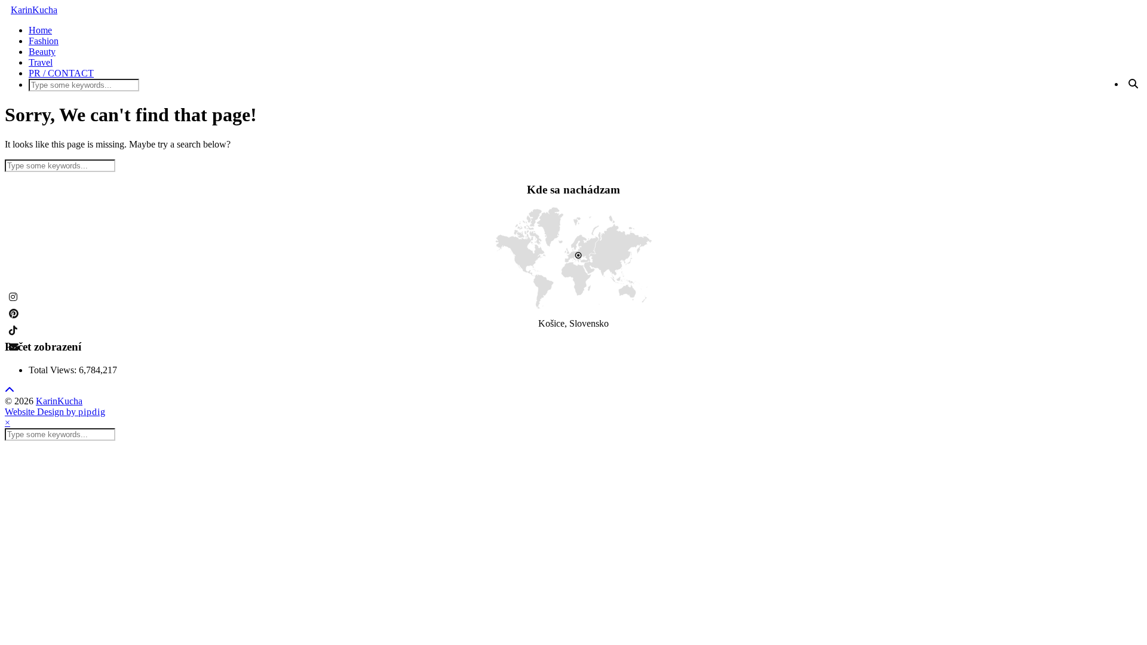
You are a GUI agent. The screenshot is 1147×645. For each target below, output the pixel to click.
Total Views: (54, 370)
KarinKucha (34, 10)
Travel (41, 62)
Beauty (42, 52)
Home (40, 30)
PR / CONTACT (61, 73)
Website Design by (55, 412)
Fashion (44, 41)
